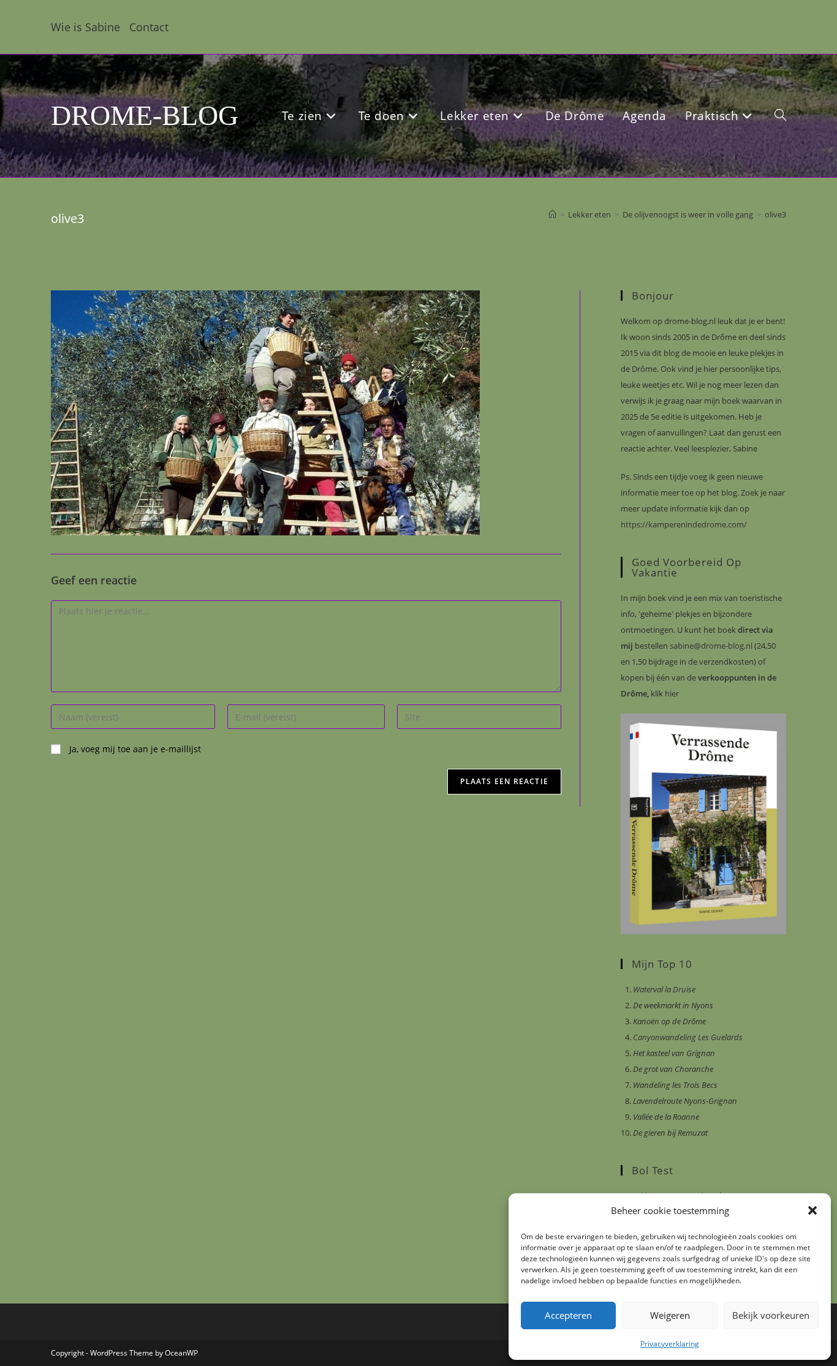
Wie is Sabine (85, 27)
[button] (812, 1210)
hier (671, 693)
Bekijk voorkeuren (770, 1315)
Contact (149, 27)
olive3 (775, 214)
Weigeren (670, 1315)
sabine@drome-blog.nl (710, 645)
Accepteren (568, 1315)
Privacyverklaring (669, 1343)
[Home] (552, 214)
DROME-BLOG (144, 115)
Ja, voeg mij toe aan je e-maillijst (134, 749)
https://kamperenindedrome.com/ (684, 524)
